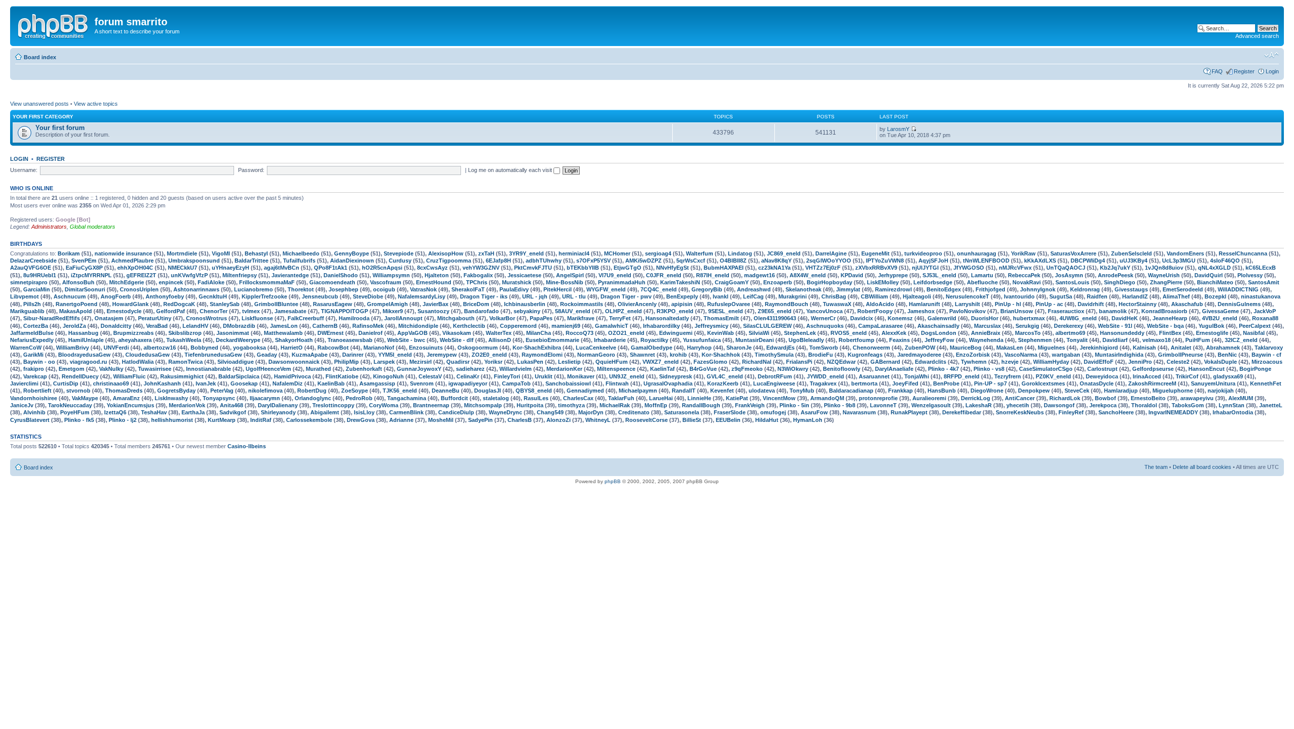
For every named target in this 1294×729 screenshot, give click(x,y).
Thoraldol (1144, 405)
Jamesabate (290, 311)
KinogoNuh (388, 376)
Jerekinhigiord (1099, 348)
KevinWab (720, 333)
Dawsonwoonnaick (293, 362)
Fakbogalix (478, 275)
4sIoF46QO (1225, 261)
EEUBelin (728, 420)
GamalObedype (651, 348)
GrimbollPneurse (1180, 355)
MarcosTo (1028, 333)
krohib (678, 355)
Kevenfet (722, 391)
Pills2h (32, 304)
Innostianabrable (208, 369)
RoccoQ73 (579, 333)
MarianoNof (378, 348)
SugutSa (1060, 296)
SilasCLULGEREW (767, 326)
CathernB (325, 326)
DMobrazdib (239, 326)
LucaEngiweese (774, 383)
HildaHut (766, 420)
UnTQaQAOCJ (1065, 268)
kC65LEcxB (1260, 268)
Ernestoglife (1212, 333)
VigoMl (221, 253)
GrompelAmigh (387, 304)
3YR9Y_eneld (526, 253)
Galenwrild (942, 318)
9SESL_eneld (725, 311)
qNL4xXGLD (1214, 268)
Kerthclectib (469, 326)
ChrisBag (833, 296)
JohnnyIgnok (1037, 289)
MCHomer (617, 253)
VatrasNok (423, 289)
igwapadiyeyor (467, 383)
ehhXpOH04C (135, 268)
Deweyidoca (1102, 376)
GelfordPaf (170, 311)
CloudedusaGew (147, 355)
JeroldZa (74, 326)
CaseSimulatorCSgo (1046, 369)
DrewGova (361, 420)
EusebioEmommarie (552, 340)
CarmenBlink (406, 412)
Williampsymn (391, 275)
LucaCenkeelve (596, 348)
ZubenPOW (920, 348)
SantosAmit (1263, 282)
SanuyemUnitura (1213, 383)
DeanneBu (445, 391)
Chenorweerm (871, 348)
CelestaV (430, 376)
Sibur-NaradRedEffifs (51, 318)
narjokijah (1221, 391)
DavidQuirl (1208, 275)
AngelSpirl (570, 275)
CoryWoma (383, 405)
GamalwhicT (611, 326)
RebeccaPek (1024, 275)
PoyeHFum (74, 412)
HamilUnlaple (86, 340)
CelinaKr (467, 376)
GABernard (885, 362)
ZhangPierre (1166, 282)
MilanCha (538, 333)
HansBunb (942, 391)
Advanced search (1257, 36)
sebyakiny (527, 311)
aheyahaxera (135, 340)
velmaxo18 (1156, 340)
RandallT (684, 391)
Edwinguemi (675, 333)
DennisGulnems (1239, 304)
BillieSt (691, 420)
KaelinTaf (662, 369)
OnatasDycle (1097, 383)
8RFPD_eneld (962, 376)
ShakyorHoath (294, 340)
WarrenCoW (25, 348)
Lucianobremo (253, 289)
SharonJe (739, 348)
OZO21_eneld (626, 333)
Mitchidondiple (418, 326)
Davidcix (861, 318)
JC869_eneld (784, 253)
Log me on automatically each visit (510, 170)
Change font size (1271, 55)
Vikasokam (456, 333)
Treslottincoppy (333, 405)
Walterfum (699, 253)
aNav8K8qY (776, 261)
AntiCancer (1020, 398)
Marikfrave (580, 318)
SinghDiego (1119, 282)
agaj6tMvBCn (281, 268)
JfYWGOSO (968, 268)
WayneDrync (505, 412)
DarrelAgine (831, 253)
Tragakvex (823, 383)
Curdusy (400, 261)
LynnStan (1231, 405)
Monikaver (580, 376)
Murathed (318, 369)
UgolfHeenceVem (268, 369)
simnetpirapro (29, 282)
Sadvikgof (232, 412)
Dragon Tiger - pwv (626, 296)
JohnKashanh (162, 383)
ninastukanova (1260, 296)
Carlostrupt (1102, 369)
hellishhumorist (172, 420)
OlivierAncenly (637, 304)
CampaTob (516, 383)
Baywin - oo (39, 362)
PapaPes (541, 318)
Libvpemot (24, 296)
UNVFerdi (116, 348)
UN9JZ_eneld (626, 376)
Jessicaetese (524, 275)
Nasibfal (1254, 333)
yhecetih (1017, 405)
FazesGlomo (710, 362)
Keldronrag (1085, 289)
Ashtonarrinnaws (196, 289)
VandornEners (1185, 253)
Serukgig (1027, 326)
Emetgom (71, 369)
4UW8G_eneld (1078, 318)
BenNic (1227, 355)
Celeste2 (1178, 362)
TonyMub (802, 391)
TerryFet (620, 318)
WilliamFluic (129, 376)
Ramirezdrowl (893, 289)
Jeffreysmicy (711, 326)
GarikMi (33, 355)
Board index (40, 57)
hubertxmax (1029, 318)
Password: (251, 170)
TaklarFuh (621, 398)
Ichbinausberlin (524, 304)
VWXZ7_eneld (660, 362)
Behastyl (256, 253)
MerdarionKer (564, 369)
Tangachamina (406, 398)
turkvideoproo (923, 253)
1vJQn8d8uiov (1164, 268)
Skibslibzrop (185, 333)
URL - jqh (534, 296)
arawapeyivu (1197, 398)
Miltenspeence (616, 369)
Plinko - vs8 (989, 369)
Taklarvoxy (1269, 348)
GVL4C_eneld (725, 376)
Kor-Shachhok (721, 355)
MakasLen (1009, 348)
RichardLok (1064, 398)
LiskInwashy (171, 398)
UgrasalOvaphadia (667, 383)
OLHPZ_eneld (623, 311)
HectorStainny (1138, 304)
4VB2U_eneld (1219, 318)
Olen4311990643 (775, 318)
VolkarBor (502, 318)
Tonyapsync (219, 398)
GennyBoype (351, 253)
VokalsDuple (1220, 362)
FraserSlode (730, 412)
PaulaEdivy (514, 289)
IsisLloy (364, 412)
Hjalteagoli (917, 296)
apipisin (681, 304)
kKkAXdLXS (1040, 261)
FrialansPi (799, 362)
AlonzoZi (558, 420)
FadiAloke (211, 282)
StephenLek (800, 333)
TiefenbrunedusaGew (213, 355)
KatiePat (737, 398)
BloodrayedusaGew (84, 355)
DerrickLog (975, 398)
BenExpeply (682, 296)
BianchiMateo (1215, 282)
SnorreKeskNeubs (1020, 412)
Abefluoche (982, 282)
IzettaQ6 (115, 412)
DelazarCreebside (33, 261)
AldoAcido (880, 304)
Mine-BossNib (564, 282)
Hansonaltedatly (667, 318)
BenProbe (946, 383)
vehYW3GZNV (481, 268)
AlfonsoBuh (78, 282)
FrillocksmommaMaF (267, 282)
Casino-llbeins (246, 446)
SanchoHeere (1116, 412)
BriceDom (476, 304)
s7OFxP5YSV (593, 261)
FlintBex (1170, 333)
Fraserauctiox (1066, 311)
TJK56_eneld (400, 391)
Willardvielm (515, 369)
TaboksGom (1188, 405)
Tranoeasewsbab (350, 340)
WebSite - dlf (457, 340)
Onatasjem (109, 318)
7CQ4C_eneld (658, 289)
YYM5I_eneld (395, 355)
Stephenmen (1035, 340)
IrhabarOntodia (1233, 412)
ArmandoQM (827, 398)
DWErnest (330, 333)
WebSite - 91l (1115, 326)
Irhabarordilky (661, 326)
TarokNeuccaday (70, 405)
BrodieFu (820, 355)
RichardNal (756, 362)
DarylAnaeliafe (894, 369)
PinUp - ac (1049, 304)
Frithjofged (990, 289)
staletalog (496, 398)
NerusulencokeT (967, 296)
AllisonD (499, 340)
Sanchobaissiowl (568, 383)
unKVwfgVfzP (189, 275)
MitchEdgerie (126, 282)
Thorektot (301, 289)
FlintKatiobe (342, 376)
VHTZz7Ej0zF (823, 268)
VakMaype (85, 398)
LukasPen (530, 362)
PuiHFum (1197, 340)
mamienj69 (565, 326)
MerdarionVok (187, 405)
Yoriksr (493, 362)
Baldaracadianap (851, 391)
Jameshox (921, 311)
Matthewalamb (283, 333)
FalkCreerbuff (306, 318)
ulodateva (762, 391)
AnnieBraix (985, 333)
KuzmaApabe (310, 355)
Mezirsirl (420, 362)
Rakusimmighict (182, 376)
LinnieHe (699, 398)
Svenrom (422, 383)
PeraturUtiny (154, 318)
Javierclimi (24, 383)
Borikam (69, 253)
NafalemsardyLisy (421, 296)
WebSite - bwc (406, 340)
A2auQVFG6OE (30, 268)
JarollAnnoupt (403, 318)
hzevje (1010, 362)
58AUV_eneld (572, 311)
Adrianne (401, 420)
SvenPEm (84, 261)
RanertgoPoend (77, 304)
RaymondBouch (786, 304)
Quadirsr (458, 362)
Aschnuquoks (825, 326)
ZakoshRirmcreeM (1152, 383)
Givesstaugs (1131, 289)
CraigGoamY (732, 282)
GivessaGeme (1220, 311)
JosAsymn (1069, 275)
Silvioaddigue (235, 362)
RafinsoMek (368, 326)
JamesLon (284, 326)
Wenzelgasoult (931, 405)
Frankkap (900, 391)
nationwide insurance (123, 253)
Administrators (49, 227)
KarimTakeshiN (680, 282)
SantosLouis (1072, 282)
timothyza (571, 405)
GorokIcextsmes (1043, 383)
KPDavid (852, 275)
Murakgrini (792, 296)
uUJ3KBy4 (1133, 261)
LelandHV (195, 326)
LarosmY (898, 129)
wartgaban (1066, 355)
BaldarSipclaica (238, 376)
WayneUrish (1164, 275)
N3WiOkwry (792, 369)
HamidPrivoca (292, 376)
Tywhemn (974, 362)
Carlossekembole (309, 420)
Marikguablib (27, 311)
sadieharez (470, 369)
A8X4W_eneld (808, 275)
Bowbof (1105, 398)
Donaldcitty (116, 326)
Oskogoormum (477, 348)
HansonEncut (1206, 369)
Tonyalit (1077, 340)
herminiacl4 (574, 253)
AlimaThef (1176, 296)
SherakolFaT (468, 289)
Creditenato (634, 412)
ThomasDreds (124, 391)
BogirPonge (1255, 369)
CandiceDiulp (456, 412)
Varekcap (35, 376)
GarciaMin (36, 289)
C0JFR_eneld (663, 275)
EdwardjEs (780, 348)
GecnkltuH (213, 296)
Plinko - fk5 (79, 420)
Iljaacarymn (265, 398)
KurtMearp (222, 420)
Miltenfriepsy (239, 275)
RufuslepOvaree (728, 304)
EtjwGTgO (627, 268)
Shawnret (642, 355)
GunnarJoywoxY (419, 369)
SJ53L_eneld (939, 275)
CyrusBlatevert (30, 420)
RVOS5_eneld (848, 333)
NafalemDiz (287, 383)
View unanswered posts (39, 104)
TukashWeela (183, 340)
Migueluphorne (1172, 391)
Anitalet (1181, 348)
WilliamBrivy (72, 348)
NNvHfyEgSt (672, 268)
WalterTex (499, 333)
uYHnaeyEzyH (230, 268)
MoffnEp (655, 405)
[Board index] (54, 25)
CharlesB (519, 420)
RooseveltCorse (646, 420)
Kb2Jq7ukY (1115, 268)
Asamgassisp (377, 383)
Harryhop (699, 348)
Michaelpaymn (638, 391)
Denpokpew (1034, 391)
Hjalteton (437, 275)
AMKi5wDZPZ (643, 261)
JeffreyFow (939, 340)
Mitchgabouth (456, 318)
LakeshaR (978, 405)
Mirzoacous (1267, 362)
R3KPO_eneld (675, 311)
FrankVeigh (750, 405)
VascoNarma (1020, 355)
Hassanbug (83, 333)
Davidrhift (1091, 304)
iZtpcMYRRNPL (91, 275)
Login (1272, 71)
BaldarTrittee (251, 261)
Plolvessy (1250, 275)
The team (1156, 467)
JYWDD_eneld (825, 376)
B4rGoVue (703, 369)
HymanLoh (807, 420)
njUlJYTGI (925, 268)
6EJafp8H (498, 261)
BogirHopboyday (829, 282)
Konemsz (900, 318)
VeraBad (157, 326)
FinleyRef (1071, 412)
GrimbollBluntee (276, 304)
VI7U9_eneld (614, 275)
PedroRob (359, 398)
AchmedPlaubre (132, 261)
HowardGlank (130, 304)
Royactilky (654, 340)
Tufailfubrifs (299, 261)
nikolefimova (265, 391)
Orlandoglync (313, 398)
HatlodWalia (138, 362)
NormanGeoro (596, 355)
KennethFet (1265, 383)
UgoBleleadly (806, 340)
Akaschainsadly (938, 326)
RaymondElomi (542, 355)
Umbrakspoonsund (194, 261)
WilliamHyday (1051, 362)
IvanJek (206, 383)
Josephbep (343, 289)
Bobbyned (204, 348)
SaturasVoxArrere (1073, 253)
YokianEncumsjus (130, 405)
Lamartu (982, 275)
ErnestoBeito (1148, 398)
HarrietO (292, 348)
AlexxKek (894, 333)
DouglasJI (487, 391)
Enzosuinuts (426, 348)
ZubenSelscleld (1131, 253)
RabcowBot (333, 348)
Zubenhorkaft (364, 369)
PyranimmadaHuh (621, 282)
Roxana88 (1265, 318)
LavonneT (883, 405)
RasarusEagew (332, 304)
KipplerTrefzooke (264, 296)
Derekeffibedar (961, 412)
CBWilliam (874, 296)
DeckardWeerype (238, 340)
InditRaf (260, 420)
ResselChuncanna (1243, 253)
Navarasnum (859, 412)
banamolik (1113, 311)
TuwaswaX (837, 304)
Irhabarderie (610, 340)
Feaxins (899, 340)
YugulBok (1211, 326)
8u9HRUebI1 (39, 275)
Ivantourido (1019, 296)
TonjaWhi (916, 376)
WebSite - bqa (1165, 326)
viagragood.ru (88, 362)
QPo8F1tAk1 (330, 268)
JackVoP (1265, 311)
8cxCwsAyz (432, 268)
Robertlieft (37, 391)
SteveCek (1077, 391)
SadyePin (480, 420)
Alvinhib (34, 412)
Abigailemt (324, 412)
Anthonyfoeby (165, 296)
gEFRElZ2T (141, 275)
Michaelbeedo (301, 253)
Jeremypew (442, 355)
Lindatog (740, 253)
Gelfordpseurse (1153, 369)
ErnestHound (433, 282)
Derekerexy (1068, 326)
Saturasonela (681, 412)
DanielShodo (341, 275)
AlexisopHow (446, 253)
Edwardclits (930, 362)
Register (1244, 71)
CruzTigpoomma (448, 261)
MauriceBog (966, 348)
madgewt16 (759, 275)
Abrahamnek (1223, 348)
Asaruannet (874, 376)
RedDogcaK (179, 304)
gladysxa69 (1228, 376)
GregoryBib (706, 289)
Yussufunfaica (702, 340)
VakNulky (111, 369)
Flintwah (617, 383)
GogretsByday (176, 391)
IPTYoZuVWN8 (885, 261)
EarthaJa (193, 412)
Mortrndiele (182, 253)
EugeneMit (875, 253)
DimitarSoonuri (85, 289)
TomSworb (823, 348)
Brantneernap (431, 405)
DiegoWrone (986, 391)
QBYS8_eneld (534, 391)
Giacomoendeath (332, 282)
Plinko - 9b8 (839, 405)
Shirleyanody (278, 412)
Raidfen (1097, 296)
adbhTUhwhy (544, 261)
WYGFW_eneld (606, 289)
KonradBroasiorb (1164, 311)
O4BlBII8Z (733, 261)
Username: (23, 170)
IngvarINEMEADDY (1173, 412)
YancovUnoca (824, 311)
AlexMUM (1240, 398)
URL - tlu (574, 296)
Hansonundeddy (1122, 333)
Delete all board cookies (1202, 467)
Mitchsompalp (483, 405)
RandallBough (701, 405)
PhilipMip (346, 362)
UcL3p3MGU (1178, 261)
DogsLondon (938, 333)
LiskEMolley (883, 282)
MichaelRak (614, 405)
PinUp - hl (1008, 304)
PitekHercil (557, 289)
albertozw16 (160, 348)
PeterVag (222, 391)
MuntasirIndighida (1119, 355)
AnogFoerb (116, 296)
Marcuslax (987, 326)
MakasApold (75, 311)
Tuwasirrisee (154, 369)
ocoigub (384, 289)
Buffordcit (454, 398)
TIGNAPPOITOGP (344, 311)
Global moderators (92, 227)
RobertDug (312, 391)
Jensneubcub (320, 296)
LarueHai (661, 398)
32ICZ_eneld (1241, 340)
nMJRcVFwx (1015, 268)
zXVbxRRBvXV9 (876, 268)
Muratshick (516, 282)
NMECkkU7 (182, 268)
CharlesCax (578, 398)
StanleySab (225, 304)
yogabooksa (249, 348)
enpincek (171, 282)
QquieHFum (611, 362)
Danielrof (370, 333)
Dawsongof (1059, 405)
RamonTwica (185, 362)
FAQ (1217, 71)
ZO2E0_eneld (489, 355)
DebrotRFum (775, 376)
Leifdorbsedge (932, 282)
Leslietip (569, 362)
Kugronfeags (865, 355)
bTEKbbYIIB (583, 268)
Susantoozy (433, 311)
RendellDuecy (80, 376)
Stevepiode (398, 253)
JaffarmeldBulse (32, 333)
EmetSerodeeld (1183, 289)
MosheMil (440, 420)
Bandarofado (481, 311)
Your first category (43, 116)
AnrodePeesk (1115, 275)
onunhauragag (976, 253)
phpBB (613, 481)
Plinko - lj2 (122, 420)
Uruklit (543, 376)
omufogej (773, 412)
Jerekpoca (1103, 405)
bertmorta (864, 383)
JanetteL (1270, 405)
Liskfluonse (257, 318)
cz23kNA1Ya (774, 268)
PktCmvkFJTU (533, 268)
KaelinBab (331, 383)
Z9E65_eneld (775, 311)
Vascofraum (385, 282)
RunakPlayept (909, 412)
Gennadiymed (585, 391)
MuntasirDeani (754, 340)
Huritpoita (530, 405)
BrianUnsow (1016, 311)
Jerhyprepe (893, 275)
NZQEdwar (841, 362)
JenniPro (1140, 362)
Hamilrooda (354, 318)
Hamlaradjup (1121, 391)
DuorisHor (984, 318)
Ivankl (720, 296)
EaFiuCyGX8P (84, 268)
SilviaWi (759, 333)
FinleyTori (507, 376)
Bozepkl (1215, 296)
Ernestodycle (124, 311)
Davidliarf (1115, 340)
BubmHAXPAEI (724, 268)
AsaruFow (814, 412)
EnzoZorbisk (973, 355)
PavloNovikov (967, 311)
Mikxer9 (393, 311)
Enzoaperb (777, 282)
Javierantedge (290, 275)
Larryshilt (967, 304)
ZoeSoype (354, 391)
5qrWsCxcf (690, 261)
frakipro (33, 369)
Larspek (384, 362)
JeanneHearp (1169, 318)
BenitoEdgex (944, 289)
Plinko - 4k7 (943, 369)
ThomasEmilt (721, 318)
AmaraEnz (126, 398)
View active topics (96, 104)
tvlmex (251, 311)
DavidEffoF (1099, 362)
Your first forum (60, 128)
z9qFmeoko (747, 369)
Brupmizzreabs (133, 333)
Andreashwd (754, 289)
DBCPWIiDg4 (1088, 261)
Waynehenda (986, 340)
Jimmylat (848, 289)
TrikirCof (1187, 376)
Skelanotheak (803, 289)
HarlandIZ (1135, 296)
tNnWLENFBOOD (986, 261)
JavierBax (435, 304)
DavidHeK (1125, 318)
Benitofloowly (841, 369)
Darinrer (352, 355)
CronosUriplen (139, 289)
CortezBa (35, 326)
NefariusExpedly (32, 340)
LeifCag (753, 296)
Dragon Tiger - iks (483, 296)
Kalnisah (1144, 348)
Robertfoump (856, 340)
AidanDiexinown (352, 261)
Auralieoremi (929, 398)
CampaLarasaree (880, 326)
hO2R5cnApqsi (382, 268)
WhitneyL (598, 420)
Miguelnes (1051, 348)
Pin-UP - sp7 (990, 383)
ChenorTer (213, 311)
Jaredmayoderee (919, 355)
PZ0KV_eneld (1053, 376)
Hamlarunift (924, 304)
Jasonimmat (232, 333)
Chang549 (550, 412)
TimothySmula (774, 355)
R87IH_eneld (712, 275)
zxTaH (486, 253)
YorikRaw (1023, 253)
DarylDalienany (278, 405)
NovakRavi (1026, 282)
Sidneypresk (675, 376)
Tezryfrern (1007, 376)
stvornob (78, 391)
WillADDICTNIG (1238, 289)
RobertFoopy (875, 311)
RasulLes (536, 398)
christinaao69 (111, 383)
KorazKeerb (722, 383)
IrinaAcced (1147, 376)
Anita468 (231, 405)
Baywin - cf (1266, 355)
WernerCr (823, 318)
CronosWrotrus (206, 318)
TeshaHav (154, 412)
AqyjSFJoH (933, 261)
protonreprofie (878, 398)
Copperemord (518, 326)
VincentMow (779, 398)
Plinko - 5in (794, 405)
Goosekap (244, 383)
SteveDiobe (368, 296)
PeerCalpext (1255, 326)
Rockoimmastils (581, 304)
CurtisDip (65, 383)
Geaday (267, 355)
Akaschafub (1187, 304)
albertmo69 (1070, 333)
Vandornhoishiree (33, 398)
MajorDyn (591, 412)
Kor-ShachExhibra (537, 348)
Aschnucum (70, 296)
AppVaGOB (412, 333)
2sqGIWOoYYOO (828, 261)
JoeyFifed (905, 383)
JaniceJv (21, 405)
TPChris (476, 282)
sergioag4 (658, 253)
